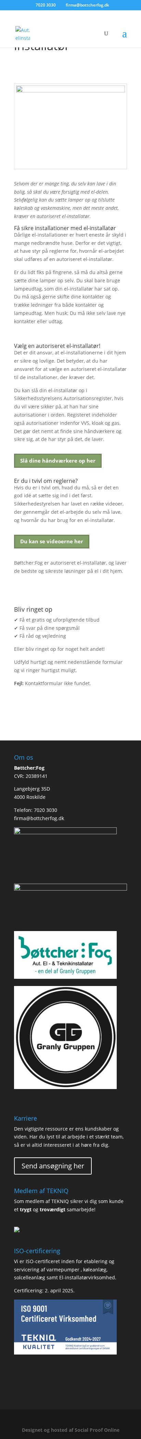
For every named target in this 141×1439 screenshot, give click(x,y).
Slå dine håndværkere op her (57, 460)
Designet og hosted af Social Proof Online (70, 1430)
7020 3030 (46, 5)
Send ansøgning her (53, 1165)
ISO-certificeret (43, 1261)
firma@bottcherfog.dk (39, 818)
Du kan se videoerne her (51, 541)
